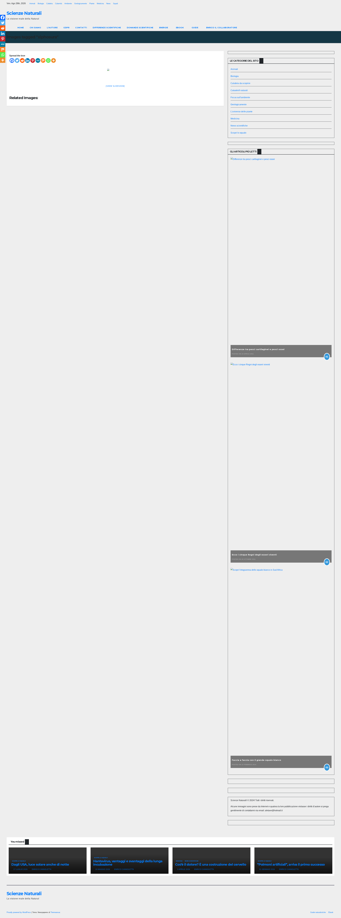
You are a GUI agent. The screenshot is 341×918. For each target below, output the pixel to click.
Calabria (49, 4)
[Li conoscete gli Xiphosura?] (115, 75)
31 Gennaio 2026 (267, 869)
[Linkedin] (27, 60)
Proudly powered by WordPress (19, 912)
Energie (164, 27)
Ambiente (68, 4)
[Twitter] (17, 60)
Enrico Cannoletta (41, 869)
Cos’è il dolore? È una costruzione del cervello (210, 864)
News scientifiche (239, 126)
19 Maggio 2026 (103, 869)
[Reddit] (22, 60)
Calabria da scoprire (240, 83)
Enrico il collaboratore (221, 27)
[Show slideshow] (115, 86)
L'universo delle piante (242, 111)
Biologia (41, 4)
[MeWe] (38, 60)
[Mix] (43, 60)
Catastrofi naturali (239, 90)
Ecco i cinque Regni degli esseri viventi (254, 555)
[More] (53, 60)
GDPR (66, 27)
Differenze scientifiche (107, 27)
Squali (115, 4)
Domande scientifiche (140, 27)
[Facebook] (12, 60)
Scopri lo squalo (238, 133)
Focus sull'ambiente (240, 97)
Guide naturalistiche (318, 912)
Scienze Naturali (24, 13)
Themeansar (55, 912)
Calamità (58, 4)
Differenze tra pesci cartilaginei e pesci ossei (258, 349)
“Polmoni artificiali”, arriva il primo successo (291, 864)
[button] (327, 27)
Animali (32, 4)
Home (20, 27)
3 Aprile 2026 (184, 869)
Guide (195, 27)
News (108, 4)
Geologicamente (80, 4)
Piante (91, 4)
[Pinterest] (32, 60)
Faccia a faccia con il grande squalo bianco (256, 760)
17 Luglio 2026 (20, 869)
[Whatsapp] (48, 60)
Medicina (100, 4)
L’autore (52, 27)
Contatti (81, 27)
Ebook (180, 27)
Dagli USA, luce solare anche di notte (40, 864)
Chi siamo (35, 27)
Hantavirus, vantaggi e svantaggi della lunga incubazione (127, 862)
